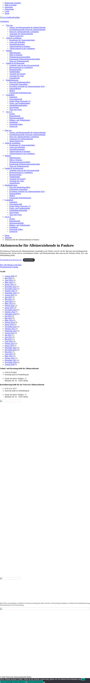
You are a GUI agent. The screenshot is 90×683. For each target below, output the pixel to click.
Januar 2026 (9, 284)
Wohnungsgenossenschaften (19, 57)
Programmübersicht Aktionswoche (11, 260)
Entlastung (13, 97)
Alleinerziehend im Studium (19, 46)
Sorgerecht (13, 126)
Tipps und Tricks (15, 110)
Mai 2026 (8, 278)
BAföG (12, 114)
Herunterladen (28, 260)
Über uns (9, 25)
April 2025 (9, 301)
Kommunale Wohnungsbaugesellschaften (24, 59)
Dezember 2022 (11, 348)
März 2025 (9, 303)
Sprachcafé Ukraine (9, 267)
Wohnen (9, 51)
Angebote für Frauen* (17, 74)
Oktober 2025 (10, 291)
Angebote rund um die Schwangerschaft (24, 65)
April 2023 (9, 341)
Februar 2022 (10, 358)
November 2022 (11, 350)
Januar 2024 (9, 324)
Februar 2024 (10, 322)
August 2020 (9, 364)
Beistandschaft (14, 116)
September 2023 (11, 331)
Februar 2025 (10, 306)
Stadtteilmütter (14, 72)
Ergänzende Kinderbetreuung (20, 93)
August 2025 (9, 295)
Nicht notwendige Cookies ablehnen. (13, 682)
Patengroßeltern (15, 88)
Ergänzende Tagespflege (18, 84)
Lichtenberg (4, 21)
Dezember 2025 (11, 287)
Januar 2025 (9, 308)
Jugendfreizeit (14, 78)
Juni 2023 (8, 337)
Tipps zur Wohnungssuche (19, 61)
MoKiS (12, 91)
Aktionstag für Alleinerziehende (21, 34)
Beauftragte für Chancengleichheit (22, 40)
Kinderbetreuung (12, 80)
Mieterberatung (15, 53)
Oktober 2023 (10, 329)
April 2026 (9, 280)
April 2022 (9, 354)
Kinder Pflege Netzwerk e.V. (20, 101)
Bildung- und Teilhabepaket (19, 120)
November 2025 (11, 289)
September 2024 (11, 314)
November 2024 (11, 310)
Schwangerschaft (15, 99)
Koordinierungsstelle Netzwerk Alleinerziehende (27, 30)
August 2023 (9, 333)
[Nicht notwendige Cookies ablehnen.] (44, 682)
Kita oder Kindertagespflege (19, 82)
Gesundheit (10, 95)
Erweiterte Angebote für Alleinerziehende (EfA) (27, 86)
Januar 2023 (9, 346)
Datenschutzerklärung (34, 682)
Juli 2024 (8, 316)
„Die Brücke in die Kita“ (11, 265)
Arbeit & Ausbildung (13, 38)
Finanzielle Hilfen (16, 124)
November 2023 (11, 327)
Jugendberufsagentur (17, 44)
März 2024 (9, 320)
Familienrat (13, 122)
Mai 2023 (8, 339)
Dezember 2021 (11, 360)
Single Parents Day (16, 36)
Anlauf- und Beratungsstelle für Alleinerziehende (27, 27)
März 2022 (9, 356)
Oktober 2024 (10, 312)
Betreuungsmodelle (16, 118)
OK (83, 679)
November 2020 (11, 362)
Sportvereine (14, 107)
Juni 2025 (8, 297)
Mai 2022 (8, 352)
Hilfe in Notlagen (15, 55)
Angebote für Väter (16, 76)
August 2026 (9, 276)
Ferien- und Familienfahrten (19, 103)
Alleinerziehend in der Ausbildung (22, 48)
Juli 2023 (8, 335)
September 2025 (11, 293)
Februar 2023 (10, 343)
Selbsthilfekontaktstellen (18, 105)
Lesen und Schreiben (17, 42)
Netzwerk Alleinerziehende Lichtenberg (24, 32)
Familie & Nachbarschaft (15, 63)
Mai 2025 (8, 299)
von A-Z (9, 112)
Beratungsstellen (15, 70)
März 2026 (9, 282)
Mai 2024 (8, 318)
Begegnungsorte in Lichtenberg (21, 67)
